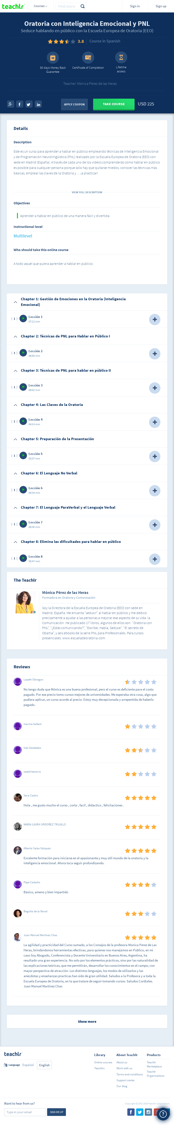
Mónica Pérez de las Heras (65, 593)
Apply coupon (74, 104)
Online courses (103, 1062)
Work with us (124, 1068)
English (44, 1065)
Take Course (114, 104)
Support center (125, 1080)
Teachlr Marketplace (154, 1064)
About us (121, 1062)
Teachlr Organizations (155, 1074)
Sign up (161, 6)
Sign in (135, 6)
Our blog (121, 1086)
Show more (87, 1021)
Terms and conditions (129, 1074)
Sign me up (56, 1112)
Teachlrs (99, 1068)
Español (28, 1065)
